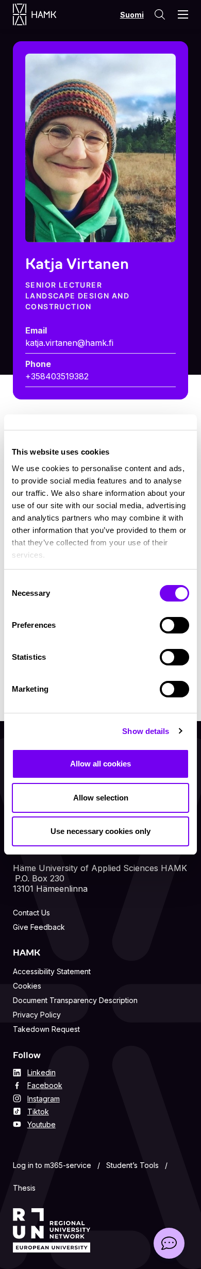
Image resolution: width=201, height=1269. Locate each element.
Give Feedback (39, 927)
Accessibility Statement (52, 971)
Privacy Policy (37, 1014)
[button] (169, 1243)
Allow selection (100, 797)
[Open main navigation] (183, 14)
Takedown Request (46, 1029)
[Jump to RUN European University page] (51, 1230)
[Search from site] (160, 14)
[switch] (174, 625)
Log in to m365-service (52, 1165)
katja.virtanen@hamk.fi (69, 343)
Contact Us (31, 912)
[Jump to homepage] (45, 14)
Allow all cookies (100, 763)
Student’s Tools (132, 1165)
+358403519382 (57, 376)
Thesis (24, 1187)
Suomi (132, 14)
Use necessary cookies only (100, 831)
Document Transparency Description (75, 1000)
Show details (145, 731)
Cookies (27, 985)
